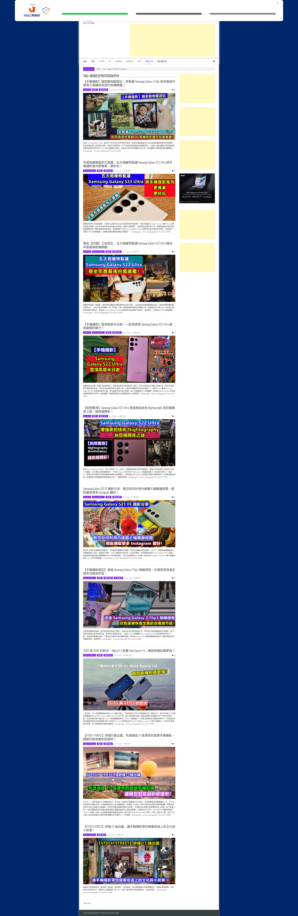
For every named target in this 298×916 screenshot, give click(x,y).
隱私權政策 (162, 61)
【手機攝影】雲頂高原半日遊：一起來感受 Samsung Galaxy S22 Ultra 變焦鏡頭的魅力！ (127, 326)
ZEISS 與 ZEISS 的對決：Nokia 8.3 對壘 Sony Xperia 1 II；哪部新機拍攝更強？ (129, 650)
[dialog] (149, 10)
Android (118, 61)
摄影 (95, 90)
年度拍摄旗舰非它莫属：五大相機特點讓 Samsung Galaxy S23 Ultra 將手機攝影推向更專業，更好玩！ (128, 164)
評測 (93, 61)
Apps (139, 61)
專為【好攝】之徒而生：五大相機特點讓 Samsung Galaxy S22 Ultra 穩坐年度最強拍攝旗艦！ (127, 245)
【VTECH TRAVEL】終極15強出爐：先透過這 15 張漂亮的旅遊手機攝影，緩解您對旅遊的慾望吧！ (129, 737)
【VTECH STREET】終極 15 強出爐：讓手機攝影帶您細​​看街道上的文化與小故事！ (129, 828)
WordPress (96, 913)
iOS (110, 61)
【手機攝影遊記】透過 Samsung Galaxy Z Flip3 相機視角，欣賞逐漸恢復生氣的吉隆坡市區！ (129, 571)
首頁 (85, 61)
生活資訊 (118, 578)
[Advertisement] (172, 40)
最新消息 (103, 90)
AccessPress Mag (113, 913)
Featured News (89, 171)
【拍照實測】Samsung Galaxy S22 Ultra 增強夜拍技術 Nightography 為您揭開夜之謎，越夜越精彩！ (129, 409)
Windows (129, 61)
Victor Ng (113, 90)
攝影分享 (149, 61)
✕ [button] (277, 3)
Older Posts (87, 903)
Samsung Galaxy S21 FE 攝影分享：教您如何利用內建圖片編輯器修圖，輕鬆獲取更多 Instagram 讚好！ (128, 490)
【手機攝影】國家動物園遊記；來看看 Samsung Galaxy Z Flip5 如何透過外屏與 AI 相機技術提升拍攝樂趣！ (129, 83)
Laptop (102, 61)
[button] (95, 14)
